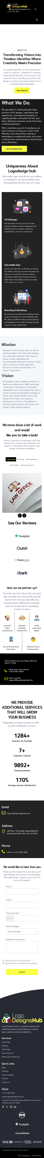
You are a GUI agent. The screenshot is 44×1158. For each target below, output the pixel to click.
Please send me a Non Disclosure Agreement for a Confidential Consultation (21, 962)
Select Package (13, 926)
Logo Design (11, 459)
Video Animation (31, 459)
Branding (20, 459)
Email (9, 899)
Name (9, 886)
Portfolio (5, 1078)
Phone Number (13, 913)
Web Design (14, 465)
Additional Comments (16, 939)
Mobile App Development (11, 1056)
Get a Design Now (14, 148)
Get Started (22, 90)
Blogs (4, 1067)
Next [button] (24, 516)
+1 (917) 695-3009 (16, 671)
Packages (5, 1071)
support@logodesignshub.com (21, 9)
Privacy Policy (36, 1155)
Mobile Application (27, 465)
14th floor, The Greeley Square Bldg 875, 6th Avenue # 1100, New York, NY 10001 (21, 1101)
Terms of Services (23, 1155)
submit (22, 972)
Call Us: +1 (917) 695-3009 (17, 852)
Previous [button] (20, 516)
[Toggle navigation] (37, 20)
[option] (22, 127)
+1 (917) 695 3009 (8, 1093)
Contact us (6, 1082)
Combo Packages (8, 1075)
